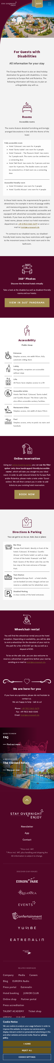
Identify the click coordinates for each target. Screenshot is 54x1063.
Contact (27, 839)
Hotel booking (11, 993)
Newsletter (27, 826)
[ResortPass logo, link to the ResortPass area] (27, 951)
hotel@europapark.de (30, 227)
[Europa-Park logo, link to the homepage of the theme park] (27, 881)
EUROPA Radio (20, 981)
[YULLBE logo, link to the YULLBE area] (27, 927)
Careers (33, 975)
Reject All (27, 1050)
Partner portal (28, 999)
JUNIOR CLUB (31, 993)
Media (21, 975)
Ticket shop (34, 1011)
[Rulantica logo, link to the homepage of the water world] (27, 892)
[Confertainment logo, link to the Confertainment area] (27, 916)
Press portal (9, 987)
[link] (27, 800)
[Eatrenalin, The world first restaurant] (27, 939)
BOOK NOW (27, 494)
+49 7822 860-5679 (30, 708)
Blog (5, 981)
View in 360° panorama (27, 302)
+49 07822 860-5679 (27, 224)
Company (8, 975)
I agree (27, 1044)
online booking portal (21, 465)
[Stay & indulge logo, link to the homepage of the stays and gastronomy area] (9, 3)
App (27, 833)
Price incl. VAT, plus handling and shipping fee (28, 852)
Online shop (9, 999)
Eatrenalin (26, 987)
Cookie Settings (27, 1057)
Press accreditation (13, 1005)
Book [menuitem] (39, 3)
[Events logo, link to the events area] (27, 904)
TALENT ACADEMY (13, 1011)
